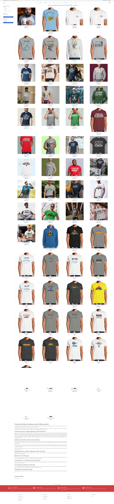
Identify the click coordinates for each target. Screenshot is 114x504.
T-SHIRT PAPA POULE (50, 333)
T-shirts (5, 20)
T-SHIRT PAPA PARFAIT (99, 333)
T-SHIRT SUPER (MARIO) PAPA (74, 305)
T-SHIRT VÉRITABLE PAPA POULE (26, 176)
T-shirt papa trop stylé (74, 154)
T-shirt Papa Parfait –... (98, 277)
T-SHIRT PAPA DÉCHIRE (99, 361)
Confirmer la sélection (8, 22)
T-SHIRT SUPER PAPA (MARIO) (98, 305)
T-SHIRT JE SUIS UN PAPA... (50, 176)
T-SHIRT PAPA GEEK (26, 361)
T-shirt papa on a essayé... (50, 82)
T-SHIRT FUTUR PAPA (50, 389)
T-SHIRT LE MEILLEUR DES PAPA (75, 361)
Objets (5, 21)
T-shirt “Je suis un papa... (74, 82)
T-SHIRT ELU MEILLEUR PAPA (74, 389)
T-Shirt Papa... (99, 26)
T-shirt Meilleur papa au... (26, 82)
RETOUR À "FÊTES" (7, 6)
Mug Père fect (26, 26)
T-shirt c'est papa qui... (98, 154)
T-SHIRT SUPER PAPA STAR (50, 305)
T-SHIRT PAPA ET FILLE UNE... (74, 104)
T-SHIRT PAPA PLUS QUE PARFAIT (74, 333)
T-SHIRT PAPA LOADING (26, 389)
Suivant (59, 484)
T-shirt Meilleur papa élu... (50, 126)
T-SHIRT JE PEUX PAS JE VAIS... (75, 176)
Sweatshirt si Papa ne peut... (99, 104)
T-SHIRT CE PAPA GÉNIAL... (26, 126)
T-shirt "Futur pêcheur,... (26, 60)
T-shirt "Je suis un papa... (50, 60)
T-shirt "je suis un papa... (98, 60)
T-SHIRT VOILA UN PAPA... (26, 305)
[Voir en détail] (38, 172)
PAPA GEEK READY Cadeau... (98, 249)
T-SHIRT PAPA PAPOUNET (26, 333)
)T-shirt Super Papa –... (74, 249)
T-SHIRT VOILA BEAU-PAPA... (26, 277)
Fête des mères (17, 478)
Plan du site (19, 500)
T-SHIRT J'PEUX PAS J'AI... (98, 132)
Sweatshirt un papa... (99, 82)
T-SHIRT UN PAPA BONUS (50, 277)
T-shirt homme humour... (50, 32)
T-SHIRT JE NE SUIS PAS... (26, 104)
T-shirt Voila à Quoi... (26, 243)
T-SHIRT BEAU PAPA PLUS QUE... (75, 277)
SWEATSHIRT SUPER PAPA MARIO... (50, 249)
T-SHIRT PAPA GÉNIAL (98, 389)
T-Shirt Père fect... (74, 26)
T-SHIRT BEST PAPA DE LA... (50, 361)
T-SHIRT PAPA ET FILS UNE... (50, 104)
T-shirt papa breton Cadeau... (50, 154)
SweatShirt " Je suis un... (74, 60)
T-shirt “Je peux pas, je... (98, 176)
